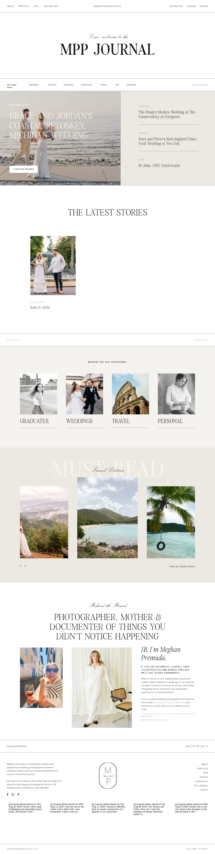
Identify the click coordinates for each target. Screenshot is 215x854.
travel (141, 159)
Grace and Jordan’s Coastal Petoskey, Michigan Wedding (51, 126)
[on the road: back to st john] (171, 522)
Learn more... (147, 716)
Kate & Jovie (40, 308)
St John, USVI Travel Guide (159, 166)
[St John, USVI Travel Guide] (107, 517)
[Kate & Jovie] (53, 265)
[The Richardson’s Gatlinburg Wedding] (44, 522)
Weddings (144, 106)
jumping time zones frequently (169, 702)
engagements (37, 302)
